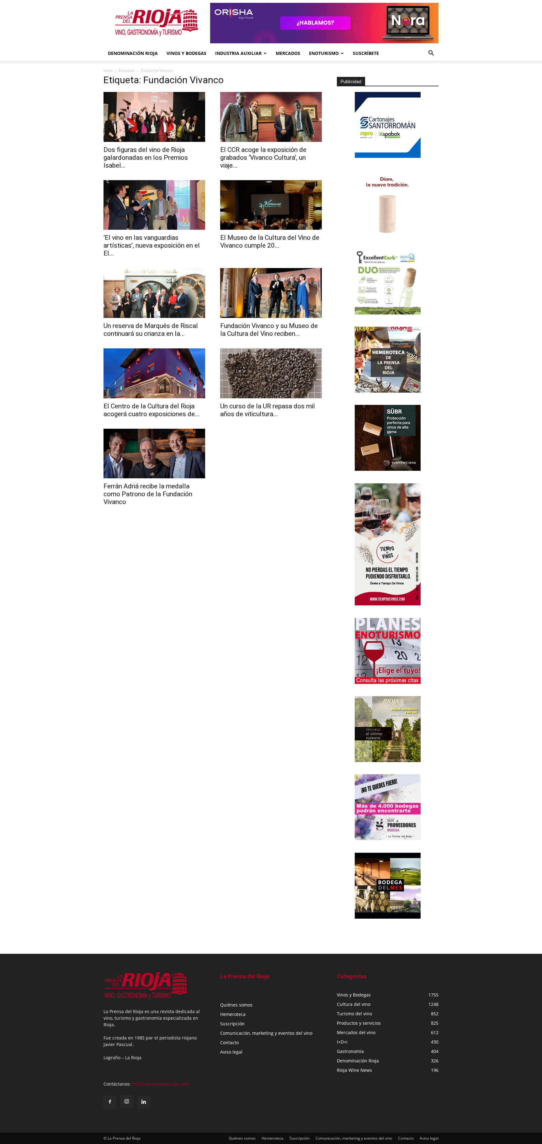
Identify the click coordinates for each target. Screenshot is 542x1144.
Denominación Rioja (133, 53)
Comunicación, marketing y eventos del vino (266, 1033)
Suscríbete (366, 53)
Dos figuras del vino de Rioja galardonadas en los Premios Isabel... (146, 157)
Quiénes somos (236, 1005)
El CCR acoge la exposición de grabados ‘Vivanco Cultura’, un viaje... (263, 157)
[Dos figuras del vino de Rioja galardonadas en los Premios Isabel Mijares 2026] (154, 117)
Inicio (108, 70)
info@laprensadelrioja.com (160, 1084)
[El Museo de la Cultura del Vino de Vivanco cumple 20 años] (271, 205)
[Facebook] (110, 1102)
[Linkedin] (143, 1102)
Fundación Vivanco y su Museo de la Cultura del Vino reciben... (269, 329)
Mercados (288, 53)
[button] (430, 54)
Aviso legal (231, 1052)
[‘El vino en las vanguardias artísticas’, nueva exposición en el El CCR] (154, 205)
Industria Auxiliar (238, 53)
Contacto (229, 1042)
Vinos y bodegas (186, 53)
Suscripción (232, 1024)
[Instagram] (126, 1101)
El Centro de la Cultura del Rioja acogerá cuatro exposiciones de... (151, 410)
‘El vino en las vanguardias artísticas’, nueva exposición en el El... (152, 245)
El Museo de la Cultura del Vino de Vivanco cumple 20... (269, 241)
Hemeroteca (233, 1014)
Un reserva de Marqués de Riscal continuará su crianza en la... (151, 329)
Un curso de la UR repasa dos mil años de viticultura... (267, 410)
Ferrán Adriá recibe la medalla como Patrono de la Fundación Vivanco (148, 494)
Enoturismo (324, 53)
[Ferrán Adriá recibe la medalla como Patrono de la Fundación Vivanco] (154, 454)
